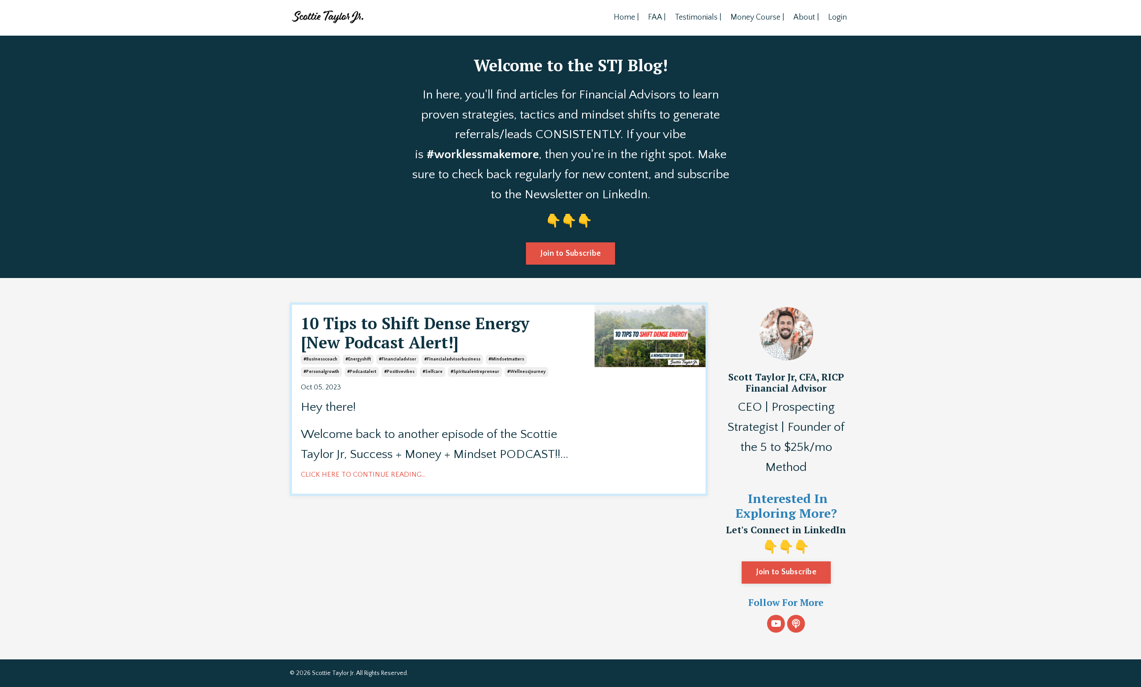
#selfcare (433, 371)
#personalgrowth (321, 371)
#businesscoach (320, 359)
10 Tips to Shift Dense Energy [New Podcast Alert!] (415, 333)
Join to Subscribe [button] (570, 253)
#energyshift (358, 359)
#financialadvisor (397, 359)
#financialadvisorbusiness (452, 359)
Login (837, 17)
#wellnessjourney (526, 371)
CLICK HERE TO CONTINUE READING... (363, 474)
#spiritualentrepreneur (475, 371)
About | (806, 17)
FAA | (657, 17)
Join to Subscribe (786, 572)
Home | (626, 17)
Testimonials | (698, 17)
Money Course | (757, 17)
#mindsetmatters (506, 359)
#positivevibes (399, 371)
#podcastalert (361, 371)
